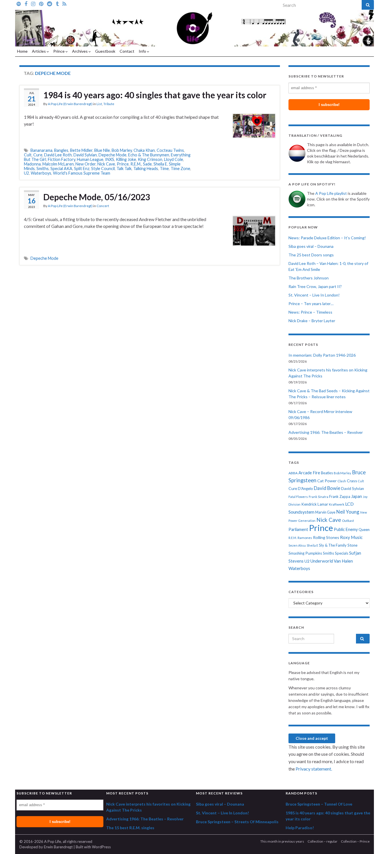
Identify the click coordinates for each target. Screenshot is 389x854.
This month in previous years (282, 841)
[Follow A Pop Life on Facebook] (25, 3)
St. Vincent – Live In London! (314, 295)
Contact (127, 51)
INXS (109, 159)
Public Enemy (346, 529)
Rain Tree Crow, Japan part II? (315, 286)
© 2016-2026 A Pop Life (40, 841)
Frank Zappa (339, 496)
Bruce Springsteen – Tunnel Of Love (319, 804)
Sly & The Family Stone (338, 545)
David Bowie (327, 488)
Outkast (348, 520)
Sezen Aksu (297, 545)
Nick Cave (106, 164)
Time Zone (180, 168)
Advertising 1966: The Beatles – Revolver (325, 432)
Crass (352, 480)
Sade (147, 164)
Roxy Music (351, 537)
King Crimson (150, 159)
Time (164, 168)
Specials (341, 553)
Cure (37, 154)
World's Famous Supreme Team (81, 173)
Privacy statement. (314, 768)
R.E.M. (135, 164)
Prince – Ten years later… (310, 303)
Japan (356, 496)
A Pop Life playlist (331, 193)
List (99, 104)
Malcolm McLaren (58, 164)
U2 (26, 173)
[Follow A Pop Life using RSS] (64, 3)
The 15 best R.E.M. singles (130, 827)
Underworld (321, 560)
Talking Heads (145, 168)
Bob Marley (122, 150)
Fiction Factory (61, 159)
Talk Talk (124, 168)
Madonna (32, 164)
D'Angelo (305, 488)
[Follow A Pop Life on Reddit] (49, 3)
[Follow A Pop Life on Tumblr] (57, 3)
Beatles (327, 473)
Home (22, 51)
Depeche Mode (112, 154)
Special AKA (61, 168)
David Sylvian (85, 154)
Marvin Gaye (325, 512)
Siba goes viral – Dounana (310, 246)
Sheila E (160, 164)
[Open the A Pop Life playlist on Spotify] (19, 3)
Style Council (103, 168)
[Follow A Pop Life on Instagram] (33, 3)
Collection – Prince (355, 841)
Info (143, 51)
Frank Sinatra (318, 496)
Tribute (108, 104)
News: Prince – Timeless (310, 312)
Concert (103, 206)
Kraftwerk (336, 504)
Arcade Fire (309, 472)
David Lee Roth (58, 154)
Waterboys (41, 173)
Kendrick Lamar (314, 504)
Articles (39, 51)
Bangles (61, 150)
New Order (85, 164)
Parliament (298, 529)
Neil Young (347, 512)
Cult (28, 154)
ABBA (293, 473)
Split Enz (81, 168)
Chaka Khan (144, 150)
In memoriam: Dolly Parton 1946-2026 (322, 355)
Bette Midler (81, 150)
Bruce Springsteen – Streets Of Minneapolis (237, 821)
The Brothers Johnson (308, 277)
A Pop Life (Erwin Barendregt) (70, 104)
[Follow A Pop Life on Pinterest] (41, 3)
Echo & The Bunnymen (148, 154)
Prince (59, 51)
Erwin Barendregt (58, 847)
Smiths (42, 168)
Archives (80, 51)
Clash (341, 481)
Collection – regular (322, 841)
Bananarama (41, 150)
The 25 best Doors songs (311, 254)
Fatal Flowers (298, 496)
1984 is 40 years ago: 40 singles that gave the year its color (154, 95)
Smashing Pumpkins (305, 553)
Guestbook (105, 51)
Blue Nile (102, 150)
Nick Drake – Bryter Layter (311, 320)
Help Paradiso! (300, 827)
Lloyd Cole (173, 159)
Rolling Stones (326, 537)
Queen (364, 529)
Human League (90, 159)
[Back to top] (376, 841)
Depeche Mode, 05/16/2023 (96, 197)
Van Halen (343, 560)
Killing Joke (126, 159)
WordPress (101, 847)
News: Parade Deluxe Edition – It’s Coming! (327, 237)
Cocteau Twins (170, 150)
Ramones (305, 538)
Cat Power (327, 480)
